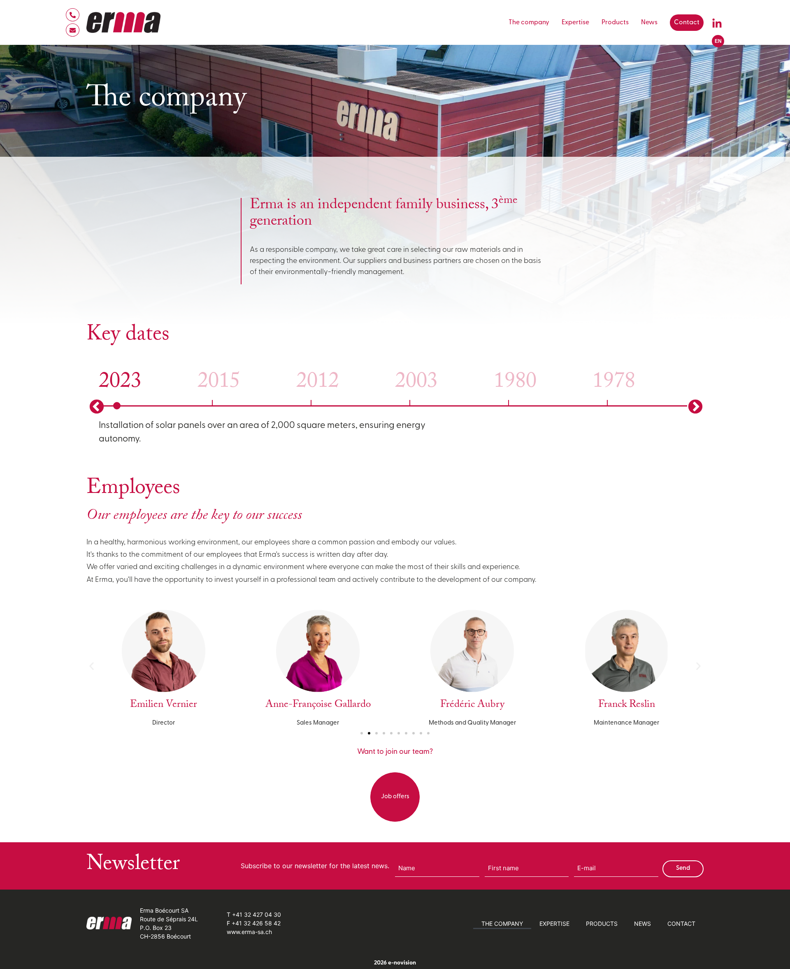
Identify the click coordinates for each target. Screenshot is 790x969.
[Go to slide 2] (369, 733)
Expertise (575, 22)
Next (694, 406)
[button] (91, 666)
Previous (95, 406)
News (649, 22)
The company (529, 22)
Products (615, 22)
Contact (686, 22)
